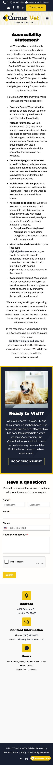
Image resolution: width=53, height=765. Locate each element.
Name (6, 500)
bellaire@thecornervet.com (30, 639)
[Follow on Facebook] (21, 759)
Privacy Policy (19, 752)
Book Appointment (26, 461)
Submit (9, 575)
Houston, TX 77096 (26, 613)
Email (6, 511)
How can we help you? (15, 535)
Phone (6, 523)
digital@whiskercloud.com (25, 251)
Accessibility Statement (38, 752)
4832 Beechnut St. (26, 609)
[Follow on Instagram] (26, 759)
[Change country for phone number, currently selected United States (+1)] (6, 528)
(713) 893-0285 (30, 635)
